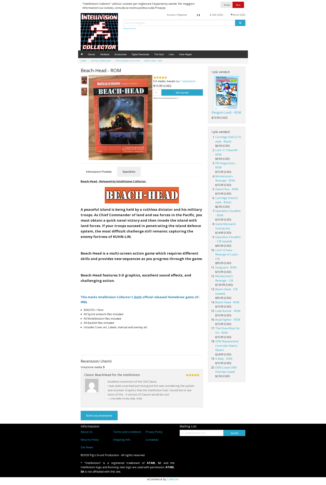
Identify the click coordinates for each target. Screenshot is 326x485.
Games (91, 54)
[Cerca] (240, 23)
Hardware (104, 54)
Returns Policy (90, 440)
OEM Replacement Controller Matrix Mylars (227, 345)
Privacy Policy (154, 432)
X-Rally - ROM (223, 359)
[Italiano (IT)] (198, 14)
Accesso (171, 14)
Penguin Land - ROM (226, 112)
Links (171, 54)
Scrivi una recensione (99, 415)
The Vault (159, 54)
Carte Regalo (185, 54)
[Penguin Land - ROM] (227, 92)
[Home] (81, 54)
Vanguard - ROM (226, 267)
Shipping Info (121, 440)
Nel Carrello (182, 92)
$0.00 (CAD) (239, 14)
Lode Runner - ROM (227, 311)
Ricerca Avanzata (129, 28)
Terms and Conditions (127, 432)
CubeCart (173, 479)
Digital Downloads (140, 54)
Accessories (120, 54)
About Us (87, 432)
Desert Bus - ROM (226, 189)
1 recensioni (187, 81)
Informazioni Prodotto (99, 172)
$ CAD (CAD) (216, 14)
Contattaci (152, 440)
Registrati (182, 14)
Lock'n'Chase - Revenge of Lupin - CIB (227, 254)
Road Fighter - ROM (227, 319)
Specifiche (129, 172)
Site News (87, 447)
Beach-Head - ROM (227, 302)
